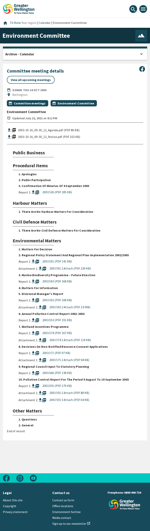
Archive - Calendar (19, 54)
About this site (13, 500)
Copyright (9, 506)
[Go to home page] (19, 8)
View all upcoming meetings (31, 80)
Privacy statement (15, 512)
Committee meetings (30, 103)
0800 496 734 (132, 492)
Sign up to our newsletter (71, 524)
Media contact (61, 518)
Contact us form (63, 500)
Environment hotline (66, 512)
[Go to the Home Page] (124, 504)
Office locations (62, 506)
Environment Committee (76, 103)
